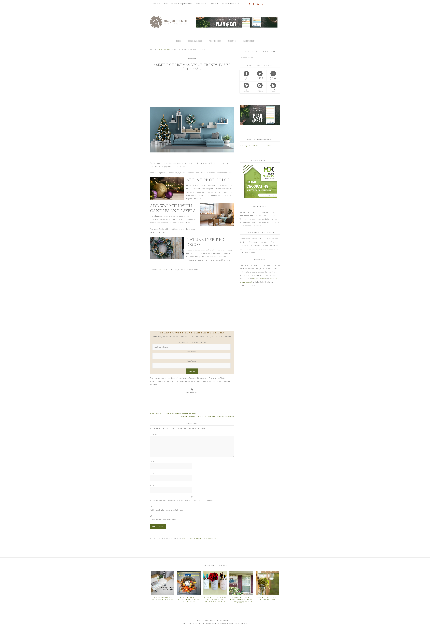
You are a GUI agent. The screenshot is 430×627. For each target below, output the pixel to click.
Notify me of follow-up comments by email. (167, 510)
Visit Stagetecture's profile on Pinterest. (256, 145)
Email (153, 473)
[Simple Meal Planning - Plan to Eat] (236, 26)
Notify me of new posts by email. (163, 519)
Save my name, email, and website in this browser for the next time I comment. (182, 500)
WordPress (235, 623)
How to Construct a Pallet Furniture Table (162, 598)
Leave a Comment (192, 392)
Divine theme (216, 621)
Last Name (191, 351)
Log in (244, 623)
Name (153, 461)
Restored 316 (229, 621)
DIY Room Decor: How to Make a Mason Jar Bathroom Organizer (215, 599)
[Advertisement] (192, 90)
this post (162, 269)
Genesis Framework (221, 623)
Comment (154, 434)
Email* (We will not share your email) (191, 342)
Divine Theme (204, 623)
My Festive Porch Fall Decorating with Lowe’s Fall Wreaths (188, 599)
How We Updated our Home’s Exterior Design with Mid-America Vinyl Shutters (241, 600)
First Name (191, 361)
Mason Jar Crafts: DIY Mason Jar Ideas (267, 598)
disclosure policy (259, 278)
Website (153, 485)
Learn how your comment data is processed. (200, 538)
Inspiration (192, 59)
